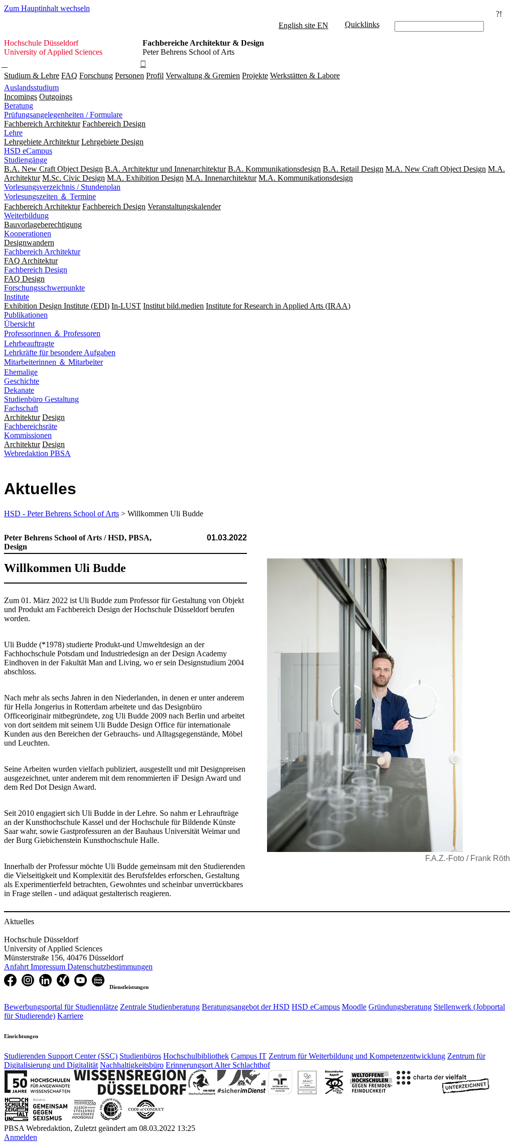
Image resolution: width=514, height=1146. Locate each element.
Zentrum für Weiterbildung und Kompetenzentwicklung (357, 1056)
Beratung (18, 105)
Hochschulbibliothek (196, 1056)
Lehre (13, 132)
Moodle (354, 1006)
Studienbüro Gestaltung (41, 399)
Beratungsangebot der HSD (246, 1006)
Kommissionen (28, 435)
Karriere (70, 1016)
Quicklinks (362, 24)
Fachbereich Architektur (42, 251)
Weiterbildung (26, 215)
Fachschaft (21, 408)
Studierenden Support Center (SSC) (60, 1056)
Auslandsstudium (31, 87)
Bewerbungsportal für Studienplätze (61, 1006)
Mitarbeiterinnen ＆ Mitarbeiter (53, 362)
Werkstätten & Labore (305, 75)
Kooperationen (27, 233)
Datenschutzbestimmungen (110, 966)
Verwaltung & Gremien (203, 75)
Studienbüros (140, 1056)
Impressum (49, 966)
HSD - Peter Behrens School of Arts (61, 513)
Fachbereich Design (35, 269)
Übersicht (19, 324)
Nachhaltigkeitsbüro (132, 1065)
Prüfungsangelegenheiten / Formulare (63, 114)
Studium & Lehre (31, 75)
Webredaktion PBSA (37, 453)
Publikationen (26, 315)
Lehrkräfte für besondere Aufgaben (59, 352)
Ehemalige (21, 372)
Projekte (255, 75)
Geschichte (21, 381)
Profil (155, 75)
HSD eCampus (28, 151)
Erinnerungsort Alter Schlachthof (218, 1065)
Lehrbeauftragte (29, 343)
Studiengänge (25, 160)
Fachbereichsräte (30, 426)
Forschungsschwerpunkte (44, 287)
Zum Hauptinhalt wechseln (47, 8)
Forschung (96, 75)
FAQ (69, 75)
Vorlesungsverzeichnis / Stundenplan (62, 187)
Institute (16, 297)
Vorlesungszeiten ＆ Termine (50, 196)
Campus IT (249, 1056)
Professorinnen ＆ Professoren (52, 333)
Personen (129, 75)
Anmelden (20, 1137)
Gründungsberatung (400, 1006)
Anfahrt (17, 966)
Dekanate (19, 390)
